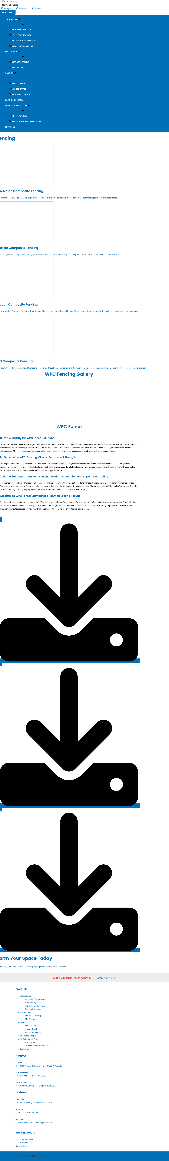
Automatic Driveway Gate (23, 40)
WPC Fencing (18, 67)
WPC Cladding (18, 83)
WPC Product (11, 51)
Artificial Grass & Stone (16, 105)
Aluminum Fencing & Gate (23, 29)
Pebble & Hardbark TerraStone (26, 121)
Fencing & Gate (11, 19)
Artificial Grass (19, 116)
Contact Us (10, 127)
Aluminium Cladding (21, 94)
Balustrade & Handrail (22, 46)
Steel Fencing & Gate (21, 35)
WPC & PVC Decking (20, 62)
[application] (19, 19)
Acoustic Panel (19, 89)
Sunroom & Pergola (14, 100)
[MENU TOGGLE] (23, 24)
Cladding (9, 73)
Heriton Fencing (10, 5)
